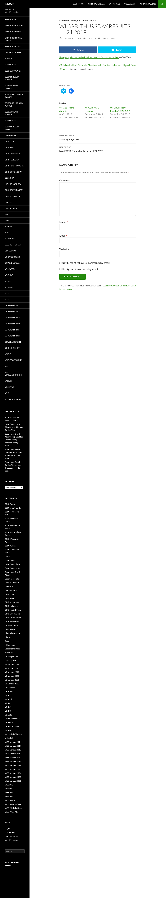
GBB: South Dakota (14, 190)
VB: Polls (8, 730)
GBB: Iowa (9, 148)
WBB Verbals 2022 (13, 765)
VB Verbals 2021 (12, 330)
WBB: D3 (8, 381)
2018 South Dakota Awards (14, 104)
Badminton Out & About (13, 39)
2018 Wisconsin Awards (12, 113)
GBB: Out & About (13, 172)
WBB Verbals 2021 (13, 761)
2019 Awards (10, 120)
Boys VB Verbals (12, 263)
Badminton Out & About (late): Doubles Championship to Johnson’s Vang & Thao (14, 440)
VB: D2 (7, 299)
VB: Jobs (8, 715)
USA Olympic (10, 251)
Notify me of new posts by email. (80, 269)
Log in (7, 828)
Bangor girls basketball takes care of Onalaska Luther (89, 57)
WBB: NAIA (10, 800)
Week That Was (11, 812)
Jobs (7, 233)
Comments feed (12, 836)
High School (11, 208)
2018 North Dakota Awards (14, 95)
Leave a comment (110, 38)
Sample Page (114, 4)
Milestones (10, 239)
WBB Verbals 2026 (13, 781)
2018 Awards (10, 65)
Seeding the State (13, 245)
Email (63, 235)
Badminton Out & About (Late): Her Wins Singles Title (14, 427)
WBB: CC (9, 785)
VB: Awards (10, 269)
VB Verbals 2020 (12, 324)
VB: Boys (9, 275)
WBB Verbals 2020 (13, 757)
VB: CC (8, 281)
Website (64, 249)
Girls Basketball (96, 4)
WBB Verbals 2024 (13, 773)
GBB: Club (10, 141)
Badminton (78, 4)
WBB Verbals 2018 (13, 750)
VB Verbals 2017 (12, 305)
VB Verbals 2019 (12, 318)
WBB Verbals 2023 (148, 4)
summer (8, 226)
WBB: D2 (8, 366)
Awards (8, 59)
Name (63, 221)
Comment (64, 180)
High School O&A (13, 184)
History (8, 202)
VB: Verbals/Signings (14, 734)
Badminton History (14, 26)
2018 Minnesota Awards (12, 78)
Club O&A (9, 178)
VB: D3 (8, 711)
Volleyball (129, 4)
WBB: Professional (14, 360)
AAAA (7, 220)
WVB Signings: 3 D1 (69, 137)
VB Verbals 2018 (12, 311)
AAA (6, 214)
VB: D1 (7, 293)
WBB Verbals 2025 (13, 777)
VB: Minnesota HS (13, 399)
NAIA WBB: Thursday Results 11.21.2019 (81, 149)
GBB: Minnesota (12, 154)
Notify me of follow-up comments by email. (86, 262)
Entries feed (10, 832)
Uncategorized (12, 257)
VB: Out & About (12, 726)
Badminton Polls (13, 46)
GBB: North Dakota (14, 166)
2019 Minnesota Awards (12, 128)
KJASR (9, 4)
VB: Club (9, 287)
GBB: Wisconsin (67, 20)
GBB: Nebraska (12, 160)
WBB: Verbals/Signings (13, 373)
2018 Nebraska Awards (11, 87)
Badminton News (13, 32)
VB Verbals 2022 (12, 336)
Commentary (11, 135)
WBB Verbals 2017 (13, 746)
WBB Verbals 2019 (13, 753)
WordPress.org (11, 840)
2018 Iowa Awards (13, 71)
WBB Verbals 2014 (13, 742)
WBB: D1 (8, 354)
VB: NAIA (9, 722)
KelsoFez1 (90, 38)
